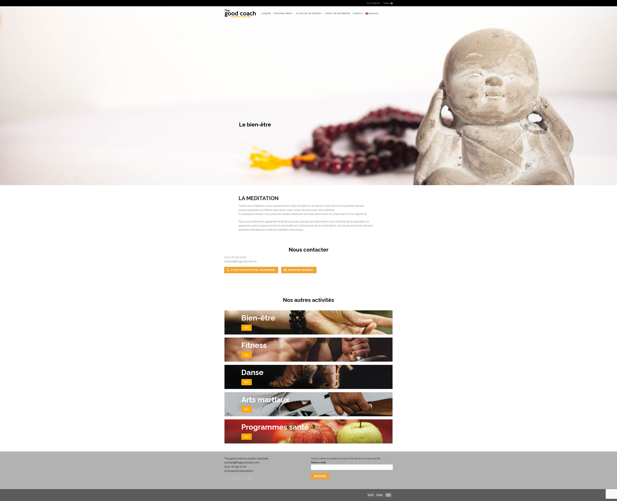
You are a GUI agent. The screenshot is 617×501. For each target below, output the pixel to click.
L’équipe (266, 13)
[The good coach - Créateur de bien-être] (240, 13)
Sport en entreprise (337, 13)
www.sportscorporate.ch (238, 470)
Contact (358, 13)
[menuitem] (372, 13)
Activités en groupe (308, 13)
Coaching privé (282, 13)
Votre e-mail (318, 462)
